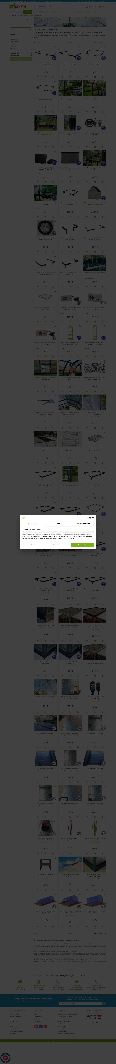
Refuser (33, 545)
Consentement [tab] (32, 524)
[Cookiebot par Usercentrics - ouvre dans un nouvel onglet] (86, 518)
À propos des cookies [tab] (83, 523)
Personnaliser (57, 545)
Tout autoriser (82, 545)
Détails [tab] (58, 523)
